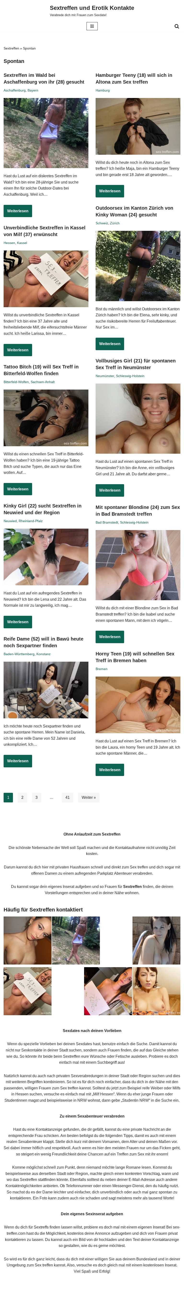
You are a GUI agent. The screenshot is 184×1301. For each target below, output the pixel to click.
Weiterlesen (16, 213)
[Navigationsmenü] (92, 26)
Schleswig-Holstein (130, 376)
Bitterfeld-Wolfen (16, 382)
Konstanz (43, 654)
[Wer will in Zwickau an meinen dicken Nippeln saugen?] (156, 992)
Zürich (115, 223)
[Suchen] (176, 26)
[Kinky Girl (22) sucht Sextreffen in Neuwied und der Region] (46, 557)
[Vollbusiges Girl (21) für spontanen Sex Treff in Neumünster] (138, 419)
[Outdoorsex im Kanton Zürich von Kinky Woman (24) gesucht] (138, 266)
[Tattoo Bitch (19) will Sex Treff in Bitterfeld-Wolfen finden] (46, 418)
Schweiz (102, 223)
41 (67, 797)
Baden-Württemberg (19, 654)
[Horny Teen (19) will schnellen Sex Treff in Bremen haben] (138, 705)
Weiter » (89, 797)
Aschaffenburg (15, 90)
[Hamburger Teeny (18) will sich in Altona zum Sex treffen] (138, 126)
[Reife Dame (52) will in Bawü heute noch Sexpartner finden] (46, 690)
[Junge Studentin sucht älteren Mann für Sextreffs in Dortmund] (108, 992)
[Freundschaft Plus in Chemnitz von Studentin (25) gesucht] (28, 941)
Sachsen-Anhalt (43, 382)
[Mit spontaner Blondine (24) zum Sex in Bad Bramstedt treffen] (138, 565)
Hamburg (103, 90)
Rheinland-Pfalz (31, 521)
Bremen (102, 669)
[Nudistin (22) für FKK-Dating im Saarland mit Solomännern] (156, 941)
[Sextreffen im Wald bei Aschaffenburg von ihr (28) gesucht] (46, 133)
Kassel (22, 243)
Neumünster (105, 376)
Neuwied (10, 521)
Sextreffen (11, 48)
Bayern (33, 90)
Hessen (9, 243)
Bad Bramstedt (107, 522)
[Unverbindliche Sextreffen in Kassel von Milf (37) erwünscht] (46, 278)
